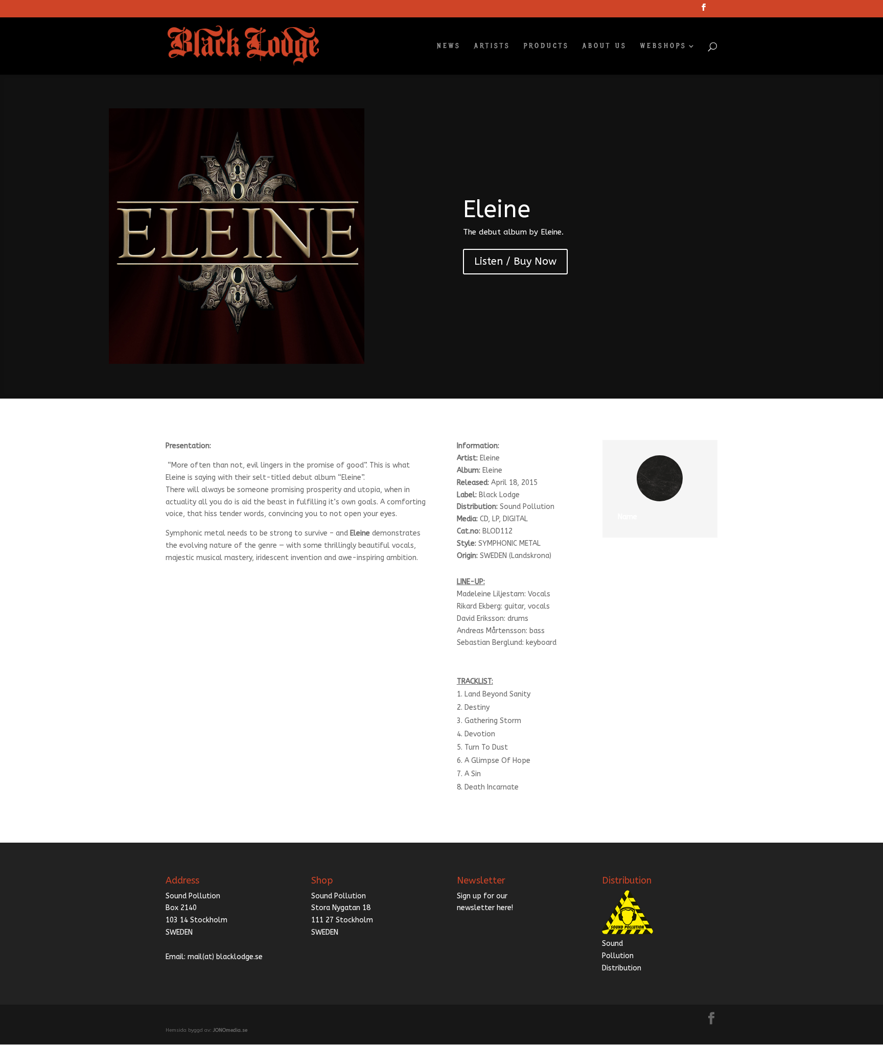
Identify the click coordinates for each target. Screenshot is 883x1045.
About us (605, 46)
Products (546, 46)
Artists (492, 46)
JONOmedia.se (230, 1030)
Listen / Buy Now (515, 261)
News (449, 46)
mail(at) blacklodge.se (225, 957)
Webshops (663, 46)
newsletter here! (485, 907)
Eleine (496, 209)
